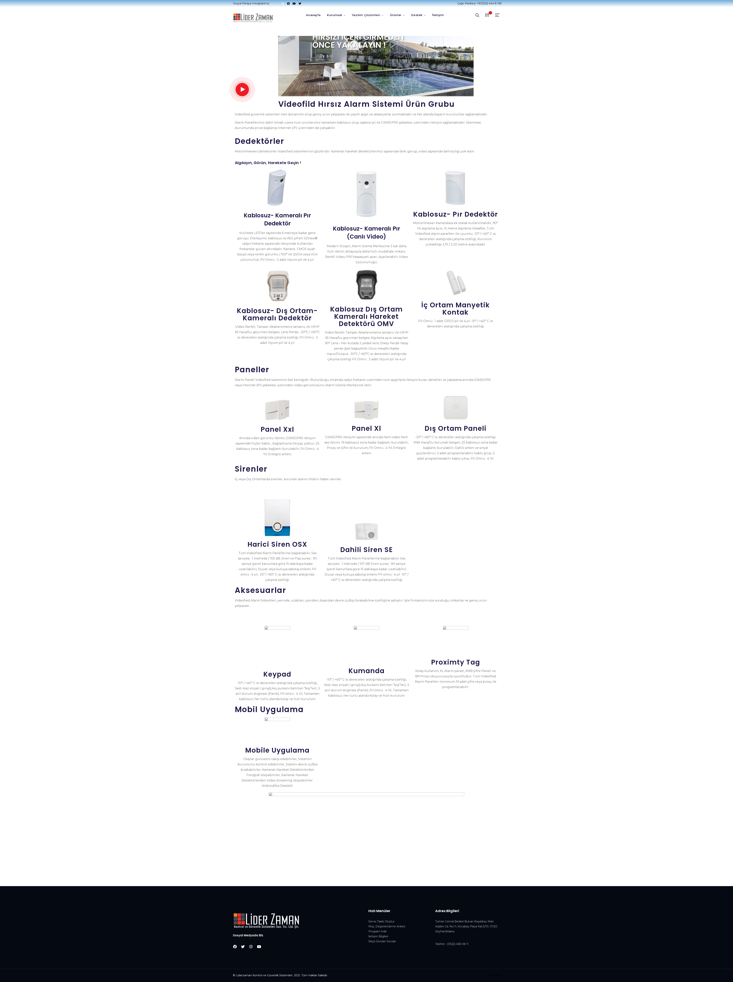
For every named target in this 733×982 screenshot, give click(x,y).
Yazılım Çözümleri (366, 15)
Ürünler (396, 15)
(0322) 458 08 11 (458, 944)
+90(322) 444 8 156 (488, 3)
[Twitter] (300, 3)
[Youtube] (294, 3)
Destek (416, 15)
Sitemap (493, 975)
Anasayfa (313, 15)
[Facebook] (288, 3)
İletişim (438, 15)
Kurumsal (334, 15)
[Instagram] (282, 3)
